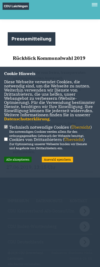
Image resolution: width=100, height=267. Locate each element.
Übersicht (81, 127)
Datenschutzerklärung (26, 118)
